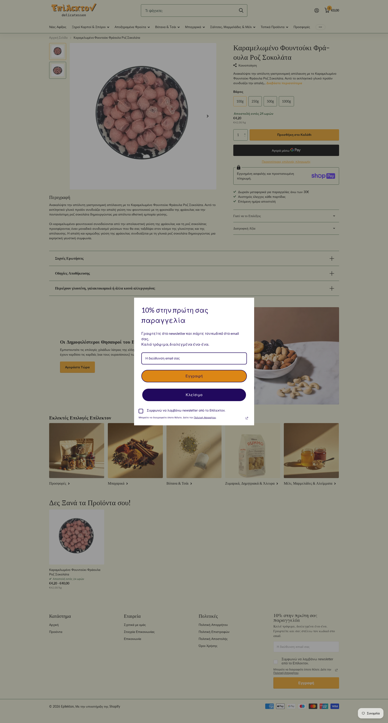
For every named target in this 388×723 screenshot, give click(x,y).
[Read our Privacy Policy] (247, 418)
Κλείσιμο (194, 394)
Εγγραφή (194, 376)
